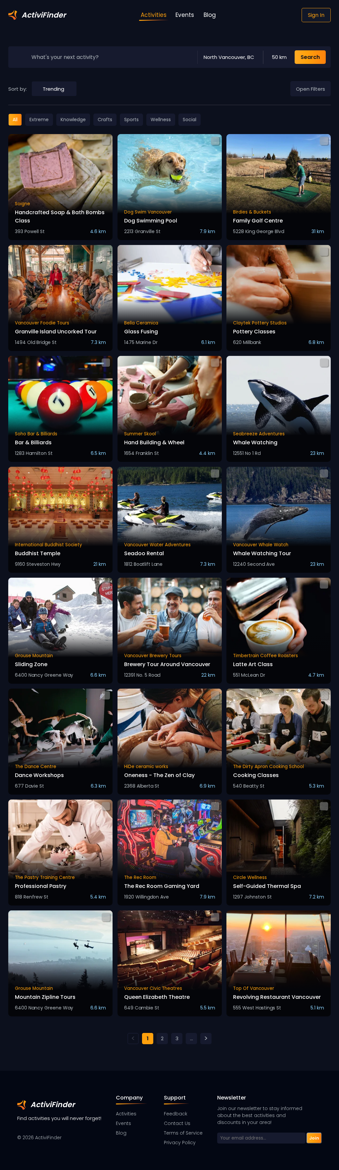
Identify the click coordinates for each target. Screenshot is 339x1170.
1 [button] (148, 1038)
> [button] (206, 1039)
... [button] (191, 1038)
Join (314, 1138)
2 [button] (162, 1038)
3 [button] (176, 1038)
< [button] (133, 1039)
